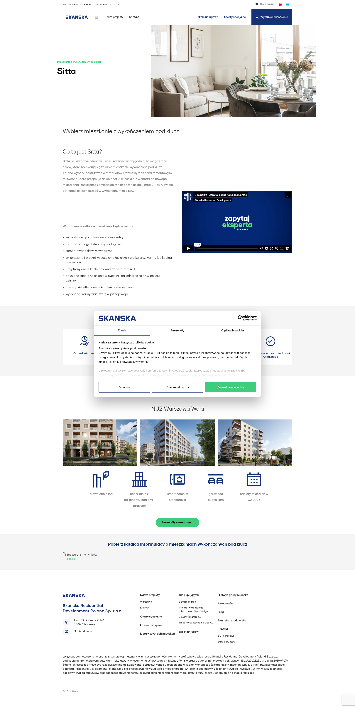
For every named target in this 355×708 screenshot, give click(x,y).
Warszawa (146, 601)
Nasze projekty (113, 17)
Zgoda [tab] (122, 330)
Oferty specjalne (235, 17)
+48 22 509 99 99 (83, 4)
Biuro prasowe (226, 635)
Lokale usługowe (207, 17)
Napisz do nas (83, 631)
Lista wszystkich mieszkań (157, 633)
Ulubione (267, 4)
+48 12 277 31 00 (111, 4)
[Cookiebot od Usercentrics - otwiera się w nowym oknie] (240, 318)
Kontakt (134, 17)
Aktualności (225, 603)
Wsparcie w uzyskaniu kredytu (196, 622)
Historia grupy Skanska (233, 595)
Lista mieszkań (187, 601)
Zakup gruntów (226, 641)
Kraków (144, 607)
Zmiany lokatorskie (190, 616)
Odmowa (124, 387)
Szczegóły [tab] (177, 330)
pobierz (71, 558)
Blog (221, 612)
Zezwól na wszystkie (230, 387)
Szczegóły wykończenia (177, 522)
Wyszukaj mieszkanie (274, 17)
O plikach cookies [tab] (233, 330)
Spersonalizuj (175, 387)
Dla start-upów (189, 631)
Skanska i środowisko (232, 620)
